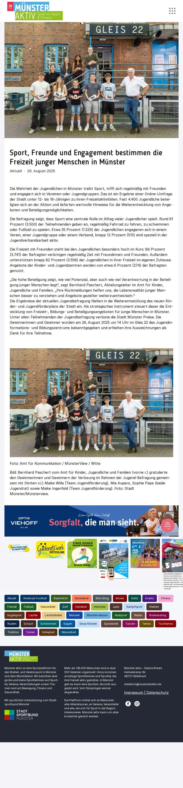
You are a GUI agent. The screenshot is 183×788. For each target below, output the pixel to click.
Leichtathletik (53, 615)
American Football (35, 598)
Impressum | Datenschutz (146, 692)
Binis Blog (102, 598)
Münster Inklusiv (97, 615)
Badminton (61, 598)
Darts (134, 598)
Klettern (154, 606)
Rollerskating (157, 615)
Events (149, 598)
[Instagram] (137, 703)
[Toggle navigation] (172, 11)
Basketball (82, 598)
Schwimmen (48, 623)
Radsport (121, 615)
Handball (81, 606)
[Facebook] (128, 703)
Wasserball (69, 632)
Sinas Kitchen (88, 623)
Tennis (146, 623)
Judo (116, 606)
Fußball (28, 606)
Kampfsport (134, 606)
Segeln (67, 623)
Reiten (138, 615)
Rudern (12, 623)
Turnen (30, 632)
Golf (65, 606)
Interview (100, 606)
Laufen (33, 615)
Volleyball (48, 632)
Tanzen (130, 623)
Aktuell (11, 598)
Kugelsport (14, 615)
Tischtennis (165, 623)
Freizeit (12, 606)
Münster (74, 615)
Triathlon (13, 632)
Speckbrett (111, 623)
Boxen (120, 598)
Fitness (166, 598)
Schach (28, 623)
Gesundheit (48, 606)
